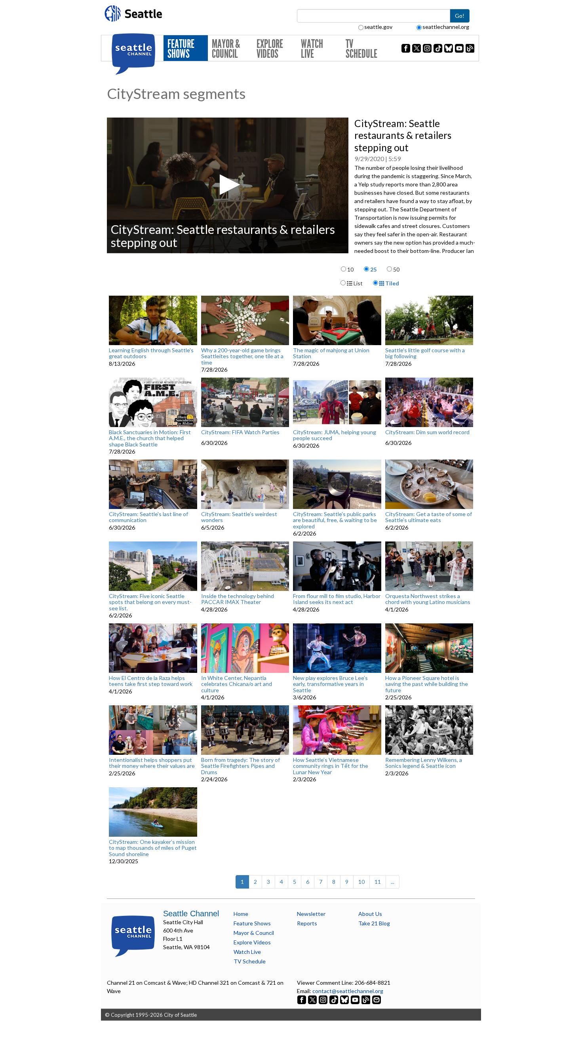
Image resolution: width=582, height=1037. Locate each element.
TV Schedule (361, 49)
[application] (227, 185)
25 (373, 269)
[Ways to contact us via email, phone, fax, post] (376, 999)
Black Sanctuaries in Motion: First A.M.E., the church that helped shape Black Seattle (150, 438)
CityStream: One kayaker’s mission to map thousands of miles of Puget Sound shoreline (153, 848)
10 (350, 269)
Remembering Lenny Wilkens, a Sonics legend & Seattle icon (423, 763)
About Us (370, 913)
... (392, 881)
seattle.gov (378, 26)
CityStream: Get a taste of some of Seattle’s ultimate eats (428, 517)
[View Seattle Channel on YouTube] (355, 999)
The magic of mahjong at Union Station (331, 353)
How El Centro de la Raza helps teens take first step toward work (150, 681)
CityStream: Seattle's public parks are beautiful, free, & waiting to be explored (335, 520)
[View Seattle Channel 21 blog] (366, 999)
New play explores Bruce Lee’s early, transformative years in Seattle (330, 684)
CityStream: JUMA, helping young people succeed (334, 435)
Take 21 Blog (374, 923)
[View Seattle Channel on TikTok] (334, 999)
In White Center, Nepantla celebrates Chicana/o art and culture (236, 684)
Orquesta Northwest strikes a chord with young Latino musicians (427, 599)
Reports (307, 923)
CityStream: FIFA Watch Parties (240, 432)
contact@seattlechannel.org (347, 991)
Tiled (391, 283)
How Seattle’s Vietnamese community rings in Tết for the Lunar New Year (330, 766)
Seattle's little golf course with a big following (425, 353)
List (357, 283)
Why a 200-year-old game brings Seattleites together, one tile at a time (242, 356)
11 (378, 881)
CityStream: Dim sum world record (427, 432)
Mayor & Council (226, 49)
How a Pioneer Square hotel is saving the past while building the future (426, 684)
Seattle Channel (191, 913)
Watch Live (312, 49)
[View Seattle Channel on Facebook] (302, 999)
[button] (227, 184)
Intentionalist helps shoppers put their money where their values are (152, 763)
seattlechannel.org (445, 26)
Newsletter (311, 913)
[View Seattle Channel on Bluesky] (344, 999)
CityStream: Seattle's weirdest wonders (239, 517)
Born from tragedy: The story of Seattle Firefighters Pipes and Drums (240, 766)
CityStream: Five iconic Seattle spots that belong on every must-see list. (150, 602)
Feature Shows (180, 49)
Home (241, 913)
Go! (459, 15)
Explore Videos (270, 49)
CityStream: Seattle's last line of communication (148, 517)
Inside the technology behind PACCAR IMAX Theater (237, 599)
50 (396, 269)
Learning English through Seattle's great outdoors (151, 353)
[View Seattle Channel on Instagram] (323, 999)
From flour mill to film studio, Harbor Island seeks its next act (336, 599)
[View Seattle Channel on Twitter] (313, 999)
